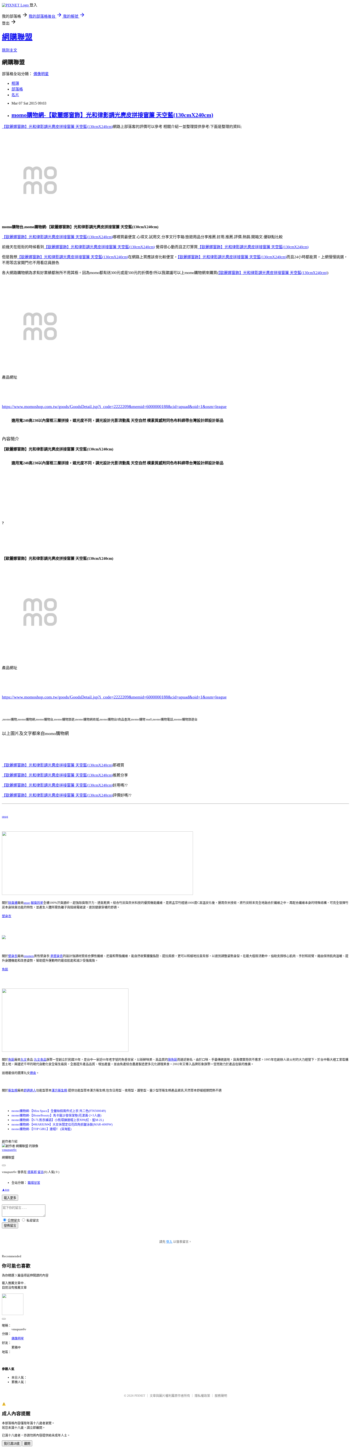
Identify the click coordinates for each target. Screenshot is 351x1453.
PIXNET (139, 1395)
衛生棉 (12, 1090)
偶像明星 (41, 74)
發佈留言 (10, 1225)
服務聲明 (221, 1395)
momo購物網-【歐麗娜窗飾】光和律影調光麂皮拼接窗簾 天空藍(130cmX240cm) (112, 115)
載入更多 (10, 1198)
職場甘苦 (34, 1182)
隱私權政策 (202, 1395)
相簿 (15, 83)
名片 (15, 95)
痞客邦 (32, 1172)
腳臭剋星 (37, 902)
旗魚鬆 (172, 1059)
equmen (29, 956)
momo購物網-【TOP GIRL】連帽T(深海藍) (41, 1129)
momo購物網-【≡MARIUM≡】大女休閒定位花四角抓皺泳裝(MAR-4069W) (61, 1124)
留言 (40, 1172)
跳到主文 (9, 50)
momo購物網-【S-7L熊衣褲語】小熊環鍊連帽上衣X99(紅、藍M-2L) (57, 1120)
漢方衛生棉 (59, 1090)
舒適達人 (30, 1090)
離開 (27, 1443)
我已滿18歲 (12, 1443)
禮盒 (33, 1073)
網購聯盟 (17, 37)
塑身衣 (6, 916)
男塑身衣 (56, 956)
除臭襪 (12, 902)
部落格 (17, 89)
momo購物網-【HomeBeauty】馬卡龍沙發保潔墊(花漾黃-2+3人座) (56, 1115)
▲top (5, 1189)
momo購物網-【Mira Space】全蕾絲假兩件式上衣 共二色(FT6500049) (58, 1111)
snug (5, 816)
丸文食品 (40, 1059)
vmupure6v (9, 1150)
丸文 (24, 1059)
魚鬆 (5, 969)
